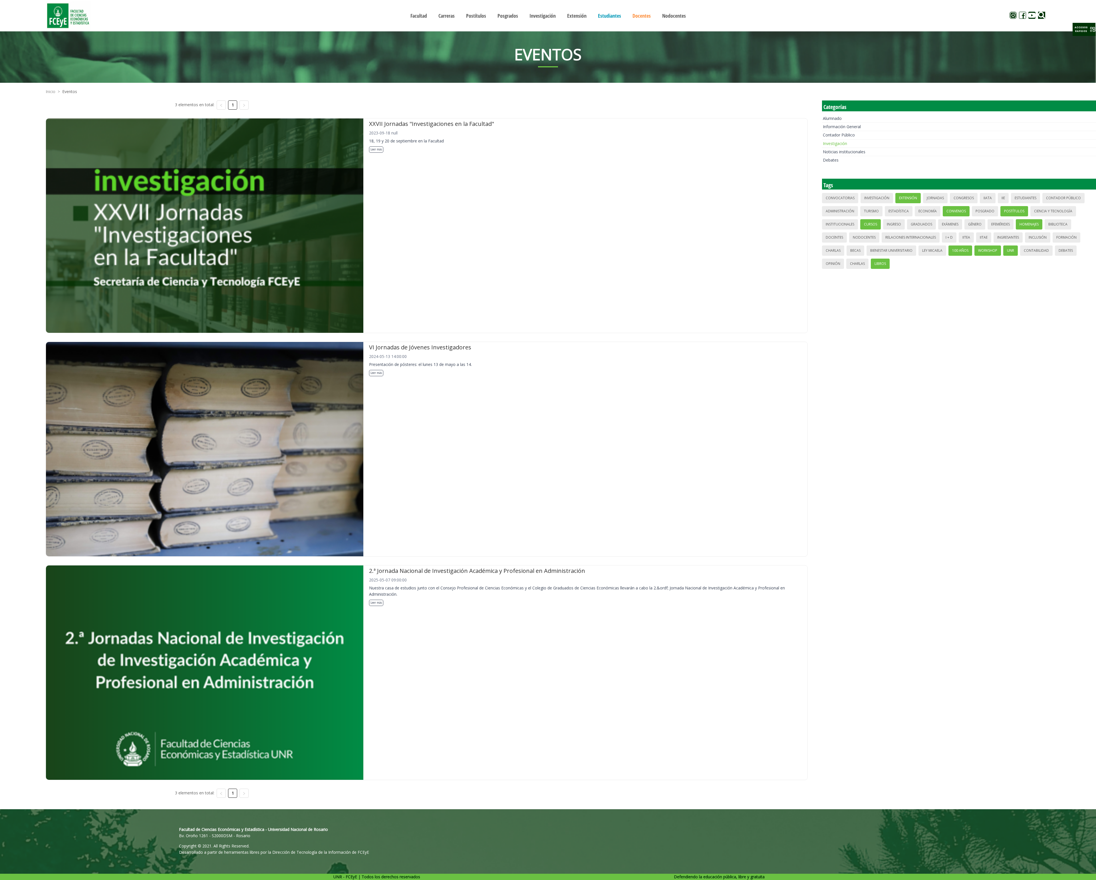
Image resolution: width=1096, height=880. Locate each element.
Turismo (871, 211)
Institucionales (840, 224)
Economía (927, 211)
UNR (1010, 250)
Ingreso (894, 224)
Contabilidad (1036, 250)
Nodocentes (864, 237)
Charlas (833, 250)
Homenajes (1029, 224)
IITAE (984, 237)
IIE (1003, 198)
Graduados (921, 224)
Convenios (956, 211)
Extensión (908, 198)
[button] (1084, 29)
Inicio (50, 91)
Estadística (899, 211)
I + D (949, 237)
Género (975, 224)
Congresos (964, 198)
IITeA (966, 237)
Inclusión (1038, 237)
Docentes (834, 237)
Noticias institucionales (844, 151)
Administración (840, 211)
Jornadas (935, 198)
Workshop (987, 250)
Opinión (833, 263)
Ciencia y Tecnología (1053, 211)
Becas (855, 250)
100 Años (960, 250)
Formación (1066, 237)
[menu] (548, 15)
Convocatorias (840, 198)
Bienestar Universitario (891, 250)
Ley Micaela (932, 250)
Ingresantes (1008, 237)
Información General (842, 126)
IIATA (988, 198)
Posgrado (985, 211)
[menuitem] (418, 15)
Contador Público (839, 135)
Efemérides (1000, 224)
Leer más (376, 149)
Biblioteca (1057, 224)
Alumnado (832, 118)
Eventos (69, 91)
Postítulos (1014, 211)
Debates (831, 160)
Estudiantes (1025, 198)
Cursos (870, 224)
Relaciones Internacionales (910, 237)
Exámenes (950, 224)
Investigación (835, 143)
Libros (880, 263)
